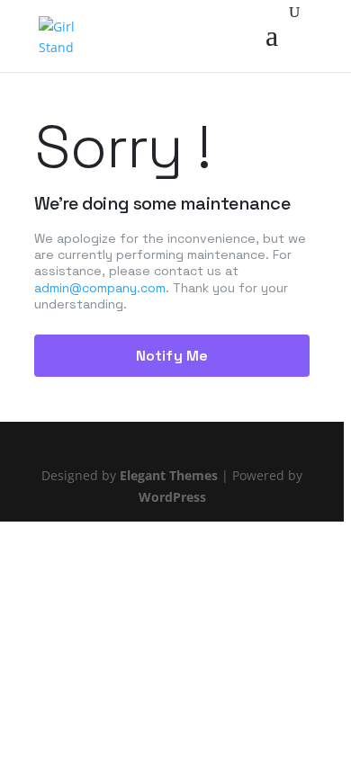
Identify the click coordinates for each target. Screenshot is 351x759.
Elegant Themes (169, 475)
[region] (175, 379)
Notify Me (172, 355)
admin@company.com (100, 288)
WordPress (172, 496)
